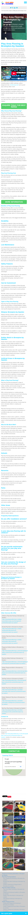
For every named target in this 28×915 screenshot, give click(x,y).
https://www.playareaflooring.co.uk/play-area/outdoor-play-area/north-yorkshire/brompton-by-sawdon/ (12, 641)
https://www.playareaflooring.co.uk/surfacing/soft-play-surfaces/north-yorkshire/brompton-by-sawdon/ (14, 682)
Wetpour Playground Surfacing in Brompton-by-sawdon (14, 910)
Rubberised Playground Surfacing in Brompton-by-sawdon (12, 904)
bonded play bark (14, 84)
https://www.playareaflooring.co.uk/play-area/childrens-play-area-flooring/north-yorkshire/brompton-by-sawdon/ (12, 621)
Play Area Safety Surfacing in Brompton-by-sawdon (14, 890)
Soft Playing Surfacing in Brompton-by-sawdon (12, 899)
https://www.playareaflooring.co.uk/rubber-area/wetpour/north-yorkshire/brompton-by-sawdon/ (12, 711)
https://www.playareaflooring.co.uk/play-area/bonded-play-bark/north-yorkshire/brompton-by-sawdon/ (12, 630)
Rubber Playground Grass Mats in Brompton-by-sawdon (14, 907)
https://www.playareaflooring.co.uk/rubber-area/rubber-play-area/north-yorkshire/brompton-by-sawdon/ (14, 691)
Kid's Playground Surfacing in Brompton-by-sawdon (14, 879)
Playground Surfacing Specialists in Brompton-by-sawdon (13, 874)
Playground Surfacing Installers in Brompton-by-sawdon (14, 893)
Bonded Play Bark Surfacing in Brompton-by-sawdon (14, 882)
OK (20, 766)
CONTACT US (14, 751)
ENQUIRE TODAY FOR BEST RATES (14, 106)
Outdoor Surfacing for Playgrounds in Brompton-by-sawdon (12, 885)
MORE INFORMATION (14, 202)
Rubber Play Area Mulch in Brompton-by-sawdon (13, 896)
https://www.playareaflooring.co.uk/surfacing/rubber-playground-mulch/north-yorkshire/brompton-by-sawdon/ (15, 672)
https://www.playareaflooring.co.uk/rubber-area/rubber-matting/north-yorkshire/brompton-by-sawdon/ (13, 702)
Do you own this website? (10, 766)
